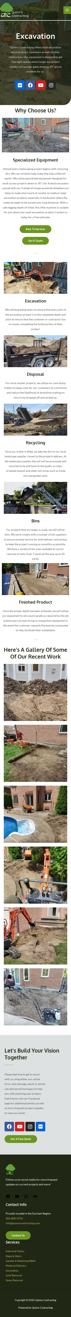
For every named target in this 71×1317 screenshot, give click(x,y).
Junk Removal (14, 1275)
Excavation (12, 1270)
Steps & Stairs (14, 1256)
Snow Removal (14, 1280)
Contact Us (18, 1235)
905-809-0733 (14, 1218)
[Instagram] (26, 1197)
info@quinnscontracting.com (23, 1223)
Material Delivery (16, 1265)
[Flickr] (35, 1197)
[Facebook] (8, 1197)
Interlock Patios (15, 1251)
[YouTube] (17, 1197)
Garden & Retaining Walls (21, 1260)
